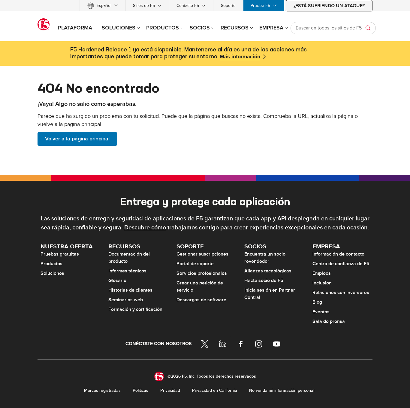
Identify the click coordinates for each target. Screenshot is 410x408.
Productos (51, 264)
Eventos (321, 312)
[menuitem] (102, 5)
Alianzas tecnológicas (267, 271)
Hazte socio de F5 (263, 281)
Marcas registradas (102, 390)
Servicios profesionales (201, 273)
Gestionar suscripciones (202, 254)
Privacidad (170, 390)
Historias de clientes (130, 290)
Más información (240, 57)
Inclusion (322, 283)
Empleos (321, 273)
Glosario (117, 281)
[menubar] (205, 5)
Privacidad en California (214, 390)
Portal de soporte (195, 264)
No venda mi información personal (281, 390)
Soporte (228, 5)
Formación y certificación (135, 309)
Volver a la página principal (77, 139)
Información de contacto (338, 254)
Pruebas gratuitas (60, 254)
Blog (317, 302)
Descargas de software (201, 300)
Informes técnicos (127, 271)
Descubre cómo (145, 227)
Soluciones (52, 273)
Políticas (140, 390)
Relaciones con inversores (340, 293)
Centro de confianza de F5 (340, 264)
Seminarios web (125, 300)
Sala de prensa (328, 321)
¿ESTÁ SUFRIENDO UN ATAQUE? (329, 6)
